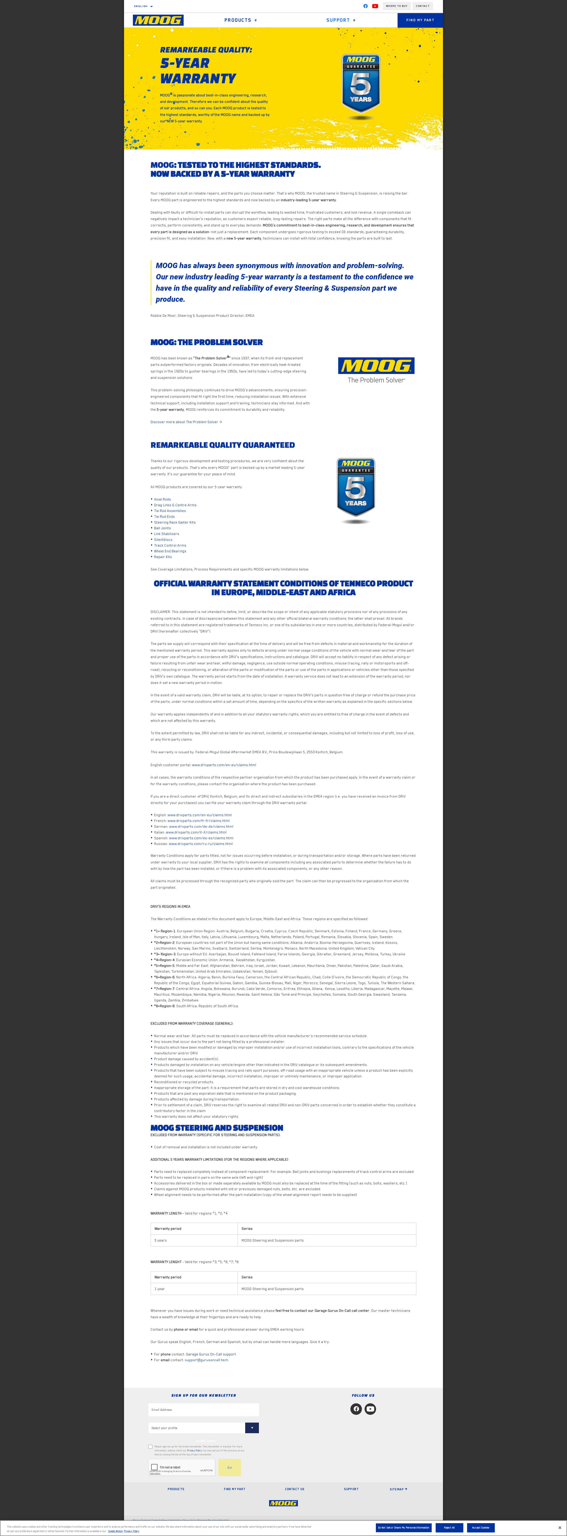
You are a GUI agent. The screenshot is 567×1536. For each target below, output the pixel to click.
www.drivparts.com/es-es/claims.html (201, 838)
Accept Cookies (480, 1527)
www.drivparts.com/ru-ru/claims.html (201, 844)
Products (238, 20)
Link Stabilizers (166, 534)
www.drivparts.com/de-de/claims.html (201, 827)
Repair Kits (163, 557)
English (141, 6)
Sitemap (397, 1489)
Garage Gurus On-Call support (211, 1354)
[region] (283, 1528)
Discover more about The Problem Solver (184, 422)
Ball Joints (162, 528)
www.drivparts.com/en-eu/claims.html (224, 765)
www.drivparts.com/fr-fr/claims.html (199, 821)
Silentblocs (163, 540)
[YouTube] (375, 7)
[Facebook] (365, 7)
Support (338, 20)
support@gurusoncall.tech (206, 1360)
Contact (423, 6)
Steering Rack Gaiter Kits (175, 522)
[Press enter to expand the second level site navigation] (256, 20)
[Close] (560, 1527)
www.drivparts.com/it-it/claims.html (196, 832)
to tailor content (206, 1441)
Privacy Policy (194, 1450)
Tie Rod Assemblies (170, 511)
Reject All (449, 1527)
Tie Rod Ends (164, 517)
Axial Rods (162, 499)
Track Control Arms (170, 545)
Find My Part (420, 20)
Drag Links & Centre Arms (175, 505)
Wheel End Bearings (170, 551)
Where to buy (397, 6)
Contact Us (295, 1489)
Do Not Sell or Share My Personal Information (403, 1527)
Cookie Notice (115, 1531)
